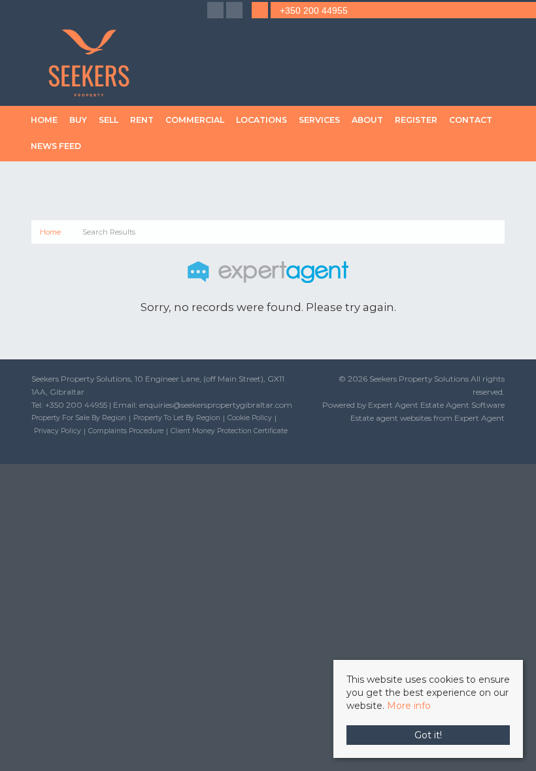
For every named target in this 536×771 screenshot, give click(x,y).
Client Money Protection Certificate (229, 431)
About (367, 120)
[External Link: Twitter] (235, 11)
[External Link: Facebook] (216, 11)
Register (416, 120)
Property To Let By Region (176, 418)
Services (319, 120)
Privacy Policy (57, 431)
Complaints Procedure (125, 431)
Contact (470, 120)
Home (44, 120)
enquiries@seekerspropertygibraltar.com (215, 405)
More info (409, 706)
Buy (78, 120)
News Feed (56, 146)
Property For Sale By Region (78, 418)
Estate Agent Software (462, 405)
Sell (108, 120)
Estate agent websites (390, 418)
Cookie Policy (249, 418)
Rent (142, 120)
